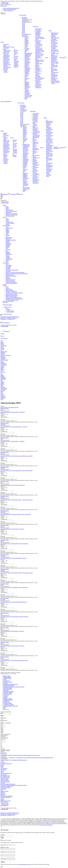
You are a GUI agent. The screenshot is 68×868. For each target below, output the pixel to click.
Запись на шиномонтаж (6, 101)
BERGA (2, 384)
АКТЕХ (2, 367)
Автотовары (8, 265)
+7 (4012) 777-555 (4, 2)
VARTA (2, 366)
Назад (7, 206)
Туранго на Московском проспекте (11, 8)
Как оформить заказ (5, 775)
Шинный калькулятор (5, 800)
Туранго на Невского (8, 10)
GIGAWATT (3, 387)
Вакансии (3, 793)
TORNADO (3, 397)
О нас (2, 790)
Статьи (2, 798)
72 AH (23, 29)
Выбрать (3, 862)
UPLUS (2, 386)
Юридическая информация (7, 796)
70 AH (23, 28)
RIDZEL (2, 375)
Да (1, 834)
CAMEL (2, 349)
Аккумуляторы (9, 228)
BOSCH (2, 356)
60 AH (23, 24)
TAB (2, 374)
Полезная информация (6, 797)
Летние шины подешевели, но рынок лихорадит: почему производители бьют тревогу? (20, 755)
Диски (7, 219)
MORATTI (3, 352)
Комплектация (4, 720)
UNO (2, 399)
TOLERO (3, 396)
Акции (2, 770)
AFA (2, 380)
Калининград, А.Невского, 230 (8, 319)
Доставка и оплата (5, 778)
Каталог (2, 764)
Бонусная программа (5, 781)
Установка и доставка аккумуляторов (27, 20)
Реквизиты (3, 794)
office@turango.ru (6, 322)
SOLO (2, 393)
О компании (3, 788)
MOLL (2, 342)
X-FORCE (3, 390)
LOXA (2, 381)
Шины (7, 207)
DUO (2, 361)
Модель (2, 715)
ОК (1, 866)
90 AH (23, 32)
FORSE (2, 344)
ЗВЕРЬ (2, 343)
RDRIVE (3, 376)
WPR (2, 385)
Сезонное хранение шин (6, 763)
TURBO (2, 382)
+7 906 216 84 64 (4, 326)
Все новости (3, 752)
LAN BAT (3, 372)
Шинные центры (4, 791)
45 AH (23, 23)
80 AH (23, 31)
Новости (2, 799)
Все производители (26, 34)
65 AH (23, 26)
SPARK (2, 369)
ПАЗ (2, 392)
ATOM (2, 346)
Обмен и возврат (4, 779)
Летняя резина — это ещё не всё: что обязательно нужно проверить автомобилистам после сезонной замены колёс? (27, 757)
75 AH (23, 30)
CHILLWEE (3, 357)
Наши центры (4, 5)
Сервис (7, 288)
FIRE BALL (3, 363)
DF (1, 350)
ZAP (2, 370)
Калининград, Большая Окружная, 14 (9, 317)
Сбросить (8, 750)
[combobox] (8, 845)
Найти (2, 837)
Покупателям (4, 774)
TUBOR (2, 398)
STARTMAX (3, 378)
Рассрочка (3, 782)
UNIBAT (3, 362)
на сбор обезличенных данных (24, 864)
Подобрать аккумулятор (25, 18)
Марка (2, 713)
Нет (3, 834)
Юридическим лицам (5, 787)
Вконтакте (7, 331)
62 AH (23, 25)
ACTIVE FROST (4, 360)
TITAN (2, 394)
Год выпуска (3, 718)
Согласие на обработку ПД (7, 786)
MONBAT (3, 379)
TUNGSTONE (4, 388)
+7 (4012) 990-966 (4, 3)
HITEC (2, 368)
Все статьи (3, 762)
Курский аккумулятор (5, 355)
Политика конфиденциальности (8, 784)
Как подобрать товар (5, 776)
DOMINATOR (4, 351)
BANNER (3, 358)
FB (1, 373)
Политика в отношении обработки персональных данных (14, 785)
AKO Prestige (4, 345)
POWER (2, 354)
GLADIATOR (4, 364)
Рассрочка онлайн (5, 408)
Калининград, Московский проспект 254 (10, 316)
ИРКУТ (2, 391)
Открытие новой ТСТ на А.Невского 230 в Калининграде (14, 760)
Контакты (3, 792)
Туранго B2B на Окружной (9, 9)
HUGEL (2, 348)
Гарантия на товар (5, 780)
